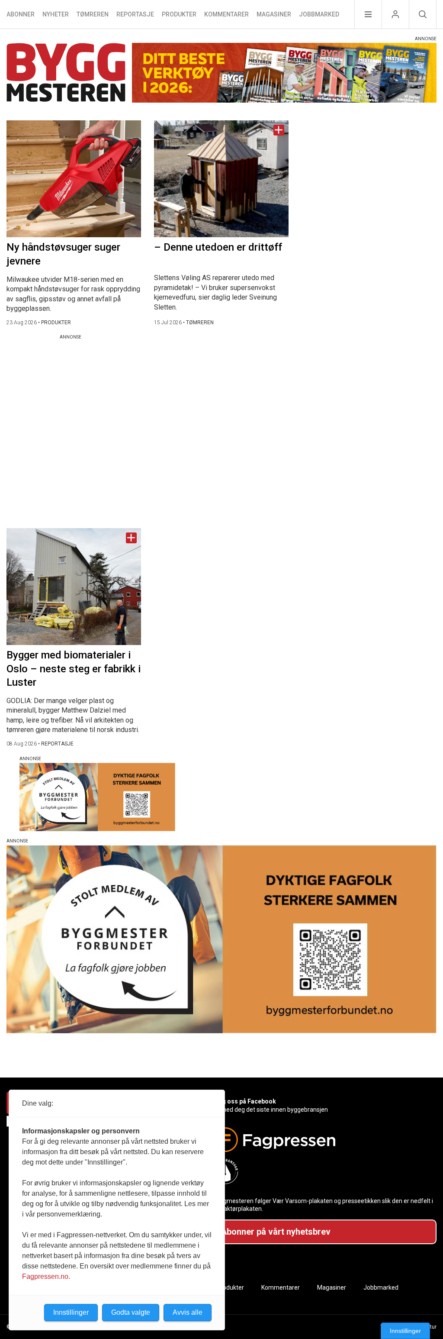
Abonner (20, 14)
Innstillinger (405, 1330)
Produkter (179, 14)
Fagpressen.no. (46, 1276)
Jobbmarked (319, 14)
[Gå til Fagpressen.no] (321, 1139)
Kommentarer (226, 14)
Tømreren (93, 14)
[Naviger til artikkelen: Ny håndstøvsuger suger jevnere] (73, 178)
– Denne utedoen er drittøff (218, 247)
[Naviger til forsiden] (65, 74)
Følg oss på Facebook (244, 1101)
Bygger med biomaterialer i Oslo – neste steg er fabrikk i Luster (73, 668)
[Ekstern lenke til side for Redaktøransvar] (321, 1171)
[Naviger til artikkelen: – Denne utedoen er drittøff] (221, 178)
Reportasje (135, 14)
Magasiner (274, 14)
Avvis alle (187, 1312)
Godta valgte (130, 1312)
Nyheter (55, 14)
